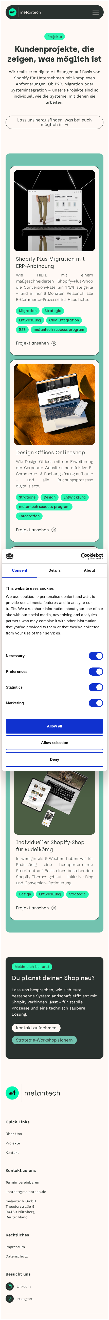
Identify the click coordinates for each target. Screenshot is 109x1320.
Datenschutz (17, 1256)
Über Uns (14, 1134)
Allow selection (54, 742)
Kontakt (12, 1153)
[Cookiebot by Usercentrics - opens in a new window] (81, 556)
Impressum (15, 1247)
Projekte (13, 1143)
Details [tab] (54, 570)
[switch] (96, 671)
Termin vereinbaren (22, 1182)
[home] (25, 12)
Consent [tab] (19, 570)
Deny (54, 759)
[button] (94, 12)
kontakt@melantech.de (26, 1192)
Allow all (54, 726)
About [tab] (89, 570)
